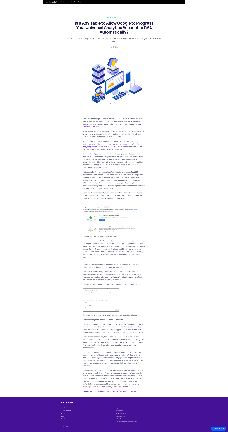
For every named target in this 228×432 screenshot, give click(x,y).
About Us (63, 419)
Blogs (62, 416)
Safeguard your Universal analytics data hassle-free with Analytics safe (110, 391)
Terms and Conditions (122, 413)
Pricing (62, 413)
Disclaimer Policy (120, 416)
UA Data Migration (66, 410)
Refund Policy (120, 419)
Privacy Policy (120, 410)
